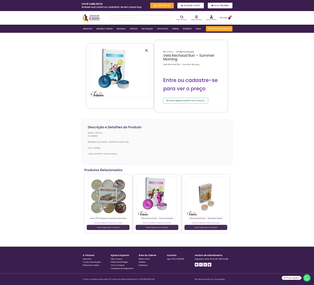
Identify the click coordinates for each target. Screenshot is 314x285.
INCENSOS (187, 29)
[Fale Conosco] (181, 16)
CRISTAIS (133, 29)
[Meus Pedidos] (196, 16)
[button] (147, 50)
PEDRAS (175, 29)
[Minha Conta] (211, 16)
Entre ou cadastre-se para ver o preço (108, 223)
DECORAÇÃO (147, 29)
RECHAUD (190, 52)
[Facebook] (196, 264)
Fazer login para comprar (108, 227)
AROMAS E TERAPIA (104, 29)
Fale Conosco (181, 20)
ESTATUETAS (162, 29)
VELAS (198, 29)
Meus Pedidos (196, 20)
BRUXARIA (121, 29)
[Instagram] (201, 264)
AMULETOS (87, 29)
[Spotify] (209, 264)
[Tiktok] (205, 264)
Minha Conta (211, 20)
